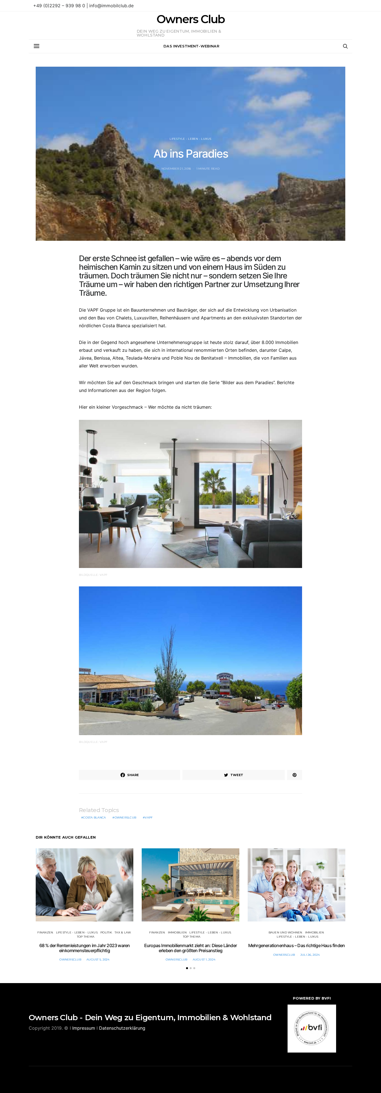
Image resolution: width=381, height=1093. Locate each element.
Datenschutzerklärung (122, 1028)
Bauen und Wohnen (285, 932)
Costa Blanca (94, 817)
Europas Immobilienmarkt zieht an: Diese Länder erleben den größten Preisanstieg (190, 948)
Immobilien (177, 932)
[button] (187, 968)
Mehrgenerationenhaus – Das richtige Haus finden (296, 945)
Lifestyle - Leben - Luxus (190, 139)
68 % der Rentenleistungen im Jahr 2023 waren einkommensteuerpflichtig (84, 948)
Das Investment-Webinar (191, 46)
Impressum (83, 1028)
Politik (106, 932)
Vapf (149, 817)
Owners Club (190, 19)
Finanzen (45, 932)
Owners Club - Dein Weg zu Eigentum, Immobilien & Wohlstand (150, 1017)
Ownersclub (70, 959)
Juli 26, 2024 (310, 955)
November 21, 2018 (176, 168)
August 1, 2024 (204, 959)
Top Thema (85, 936)
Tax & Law (123, 932)
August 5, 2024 (98, 959)
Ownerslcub (125, 817)
